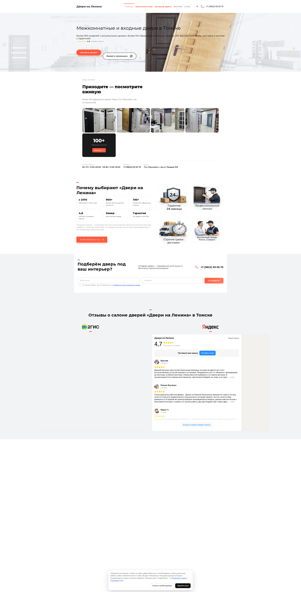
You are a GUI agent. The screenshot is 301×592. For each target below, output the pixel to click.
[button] (119, 56)
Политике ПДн (116, 580)
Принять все (183, 586)
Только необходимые (162, 586)
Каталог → (99, 150)
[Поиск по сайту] (197, 6)
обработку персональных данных (126, 285)
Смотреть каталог (89, 52)
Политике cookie (179, 578)
